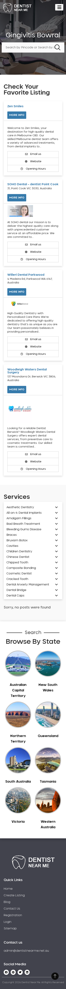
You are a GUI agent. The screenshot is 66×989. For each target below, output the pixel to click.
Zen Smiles (15, 106)
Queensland (48, 736)
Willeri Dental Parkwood (25, 274)
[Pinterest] (13, 972)
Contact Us (12, 908)
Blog (7, 902)
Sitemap (10, 928)
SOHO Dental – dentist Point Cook (32, 184)
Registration (13, 915)
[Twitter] (20, 972)
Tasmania (48, 781)
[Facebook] (6, 972)
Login (7, 921)
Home (8, 888)
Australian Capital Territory (18, 690)
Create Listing (14, 895)
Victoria (18, 821)
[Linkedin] (27, 972)
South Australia (18, 781)
